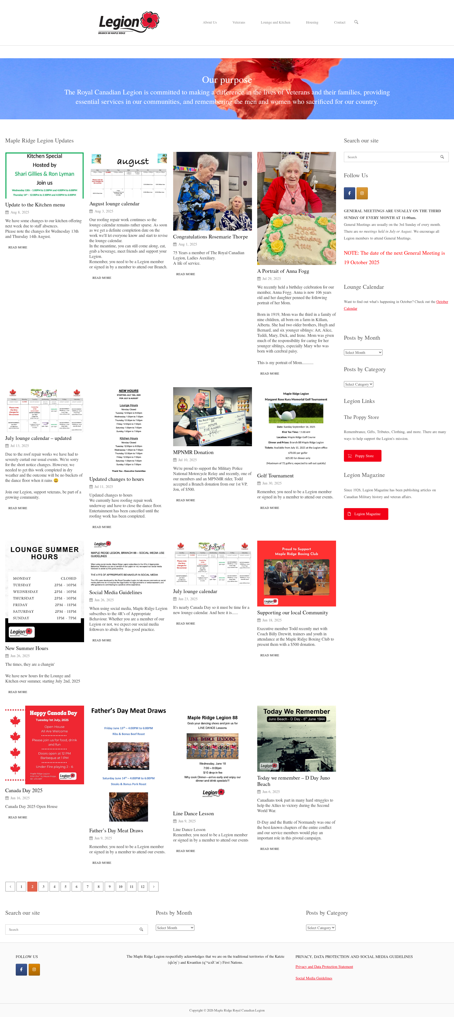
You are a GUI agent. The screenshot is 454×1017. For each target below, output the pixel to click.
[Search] (442, 157)
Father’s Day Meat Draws (116, 830)
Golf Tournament (275, 475)
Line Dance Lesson (193, 813)
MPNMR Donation (193, 452)
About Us (210, 22)
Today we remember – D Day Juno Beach (293, 781)
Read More (17, 247)
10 (120, 886)
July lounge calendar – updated (38, 438)
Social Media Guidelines (115, 592)
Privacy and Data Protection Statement (324, 966)
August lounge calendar (114, 203)
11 (131, 886)
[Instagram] (362, 193)
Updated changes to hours (116, 479)
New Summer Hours (26, 648)
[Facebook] (349, 193)
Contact (339, 22)
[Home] (128, 21)
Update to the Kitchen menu (35, 204)
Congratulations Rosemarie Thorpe (210, 236)
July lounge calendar (195, 591)
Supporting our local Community (292, 612)
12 (143, 886)
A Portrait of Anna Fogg (283, 271)
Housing (312, 22)
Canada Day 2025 (24, 790)
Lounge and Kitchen (275, 22)
